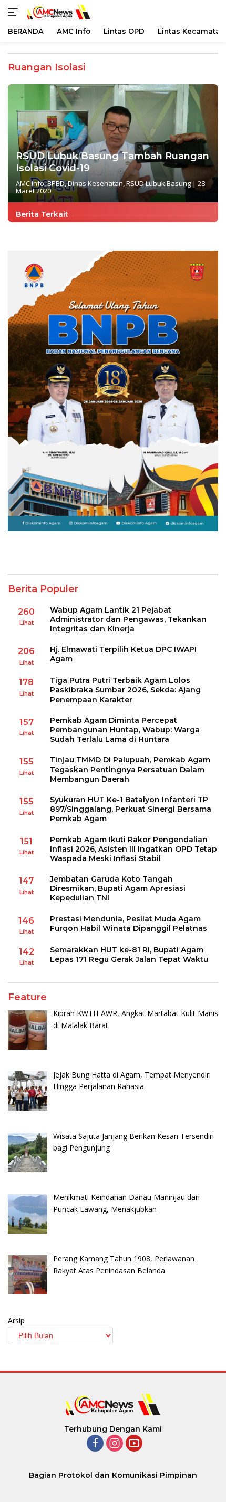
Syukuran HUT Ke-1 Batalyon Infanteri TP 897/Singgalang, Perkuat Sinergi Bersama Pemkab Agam (130, 809)
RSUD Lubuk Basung (158, 183)
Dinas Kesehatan (95, 183)
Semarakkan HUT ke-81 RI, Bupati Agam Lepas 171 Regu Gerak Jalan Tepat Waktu (129, 954)
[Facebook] (95, 1444)
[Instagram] (114, 1444)
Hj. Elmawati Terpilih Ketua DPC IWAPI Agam (123, 654)
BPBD (56, 183)
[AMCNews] (57, 12)
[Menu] (15, 12)
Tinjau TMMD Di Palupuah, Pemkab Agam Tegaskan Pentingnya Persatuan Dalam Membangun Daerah (130, 769)
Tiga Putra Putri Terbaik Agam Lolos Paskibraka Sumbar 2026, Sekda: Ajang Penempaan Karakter (125, 690)
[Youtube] (134, 1444)
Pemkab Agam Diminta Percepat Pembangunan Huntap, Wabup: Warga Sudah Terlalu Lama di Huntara (125, 730)
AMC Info (30, 183)
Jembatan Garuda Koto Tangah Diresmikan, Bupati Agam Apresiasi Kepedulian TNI (118, 888)
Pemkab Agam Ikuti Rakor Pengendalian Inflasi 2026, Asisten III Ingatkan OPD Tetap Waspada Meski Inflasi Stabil (133, 849)
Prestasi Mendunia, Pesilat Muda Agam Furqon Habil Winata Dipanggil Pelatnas (128, 923)
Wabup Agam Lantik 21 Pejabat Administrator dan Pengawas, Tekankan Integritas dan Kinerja (128, 619)
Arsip (16, 1320)
